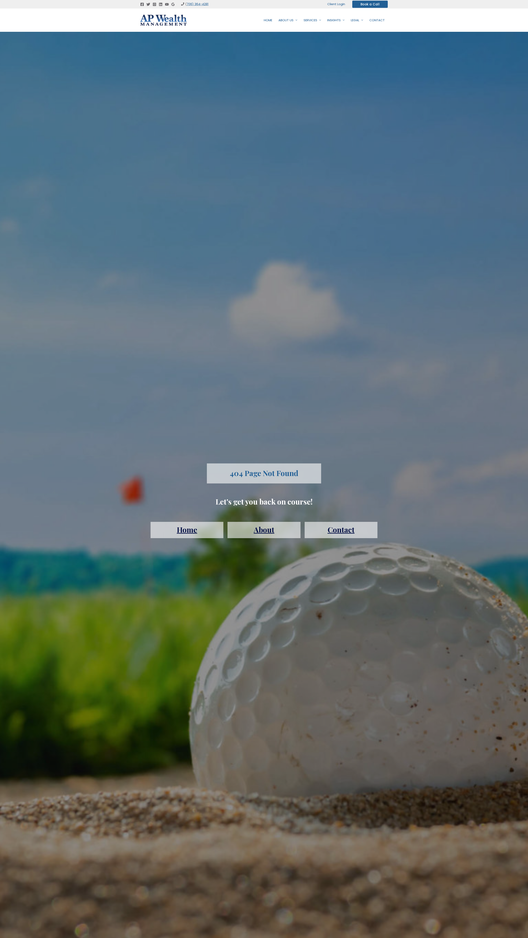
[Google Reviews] (173, 4)
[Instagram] (154, 4)
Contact (341, 529)
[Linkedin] (161, 4)
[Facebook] (142, 4)
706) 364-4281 (198, 4)
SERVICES (310, 20)
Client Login (336, 4)
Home (187, 529)
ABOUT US (285, 20)
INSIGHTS (334, 20)
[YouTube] (167, 4)
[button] (370, 4)
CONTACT (377, 20)
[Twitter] (148, 4)
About (264, 529)
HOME (268, 20)
